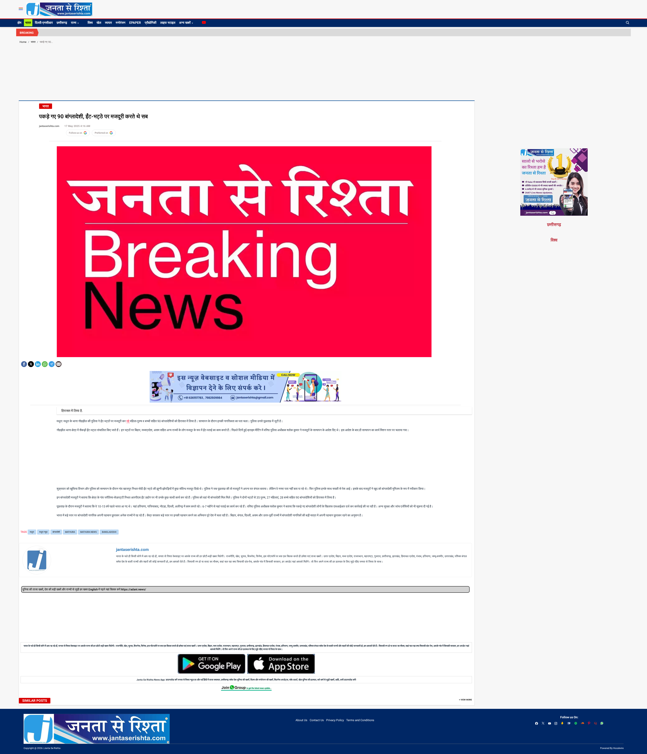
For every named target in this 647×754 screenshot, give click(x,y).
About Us (301, 720)
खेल (99, 23)
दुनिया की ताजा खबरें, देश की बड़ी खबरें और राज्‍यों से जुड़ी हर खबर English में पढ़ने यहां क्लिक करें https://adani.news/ (84, 589)
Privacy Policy (335, 720)
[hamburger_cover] (21, 9)
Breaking (27, 32)
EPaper (135, 23)
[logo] (59, 9)
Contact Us (317, 720)
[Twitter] (31, 363)
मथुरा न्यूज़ (43, 532)
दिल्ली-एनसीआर (44, 23)
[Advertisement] (323, 71)
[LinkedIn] (38, 363)
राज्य (73, 23)
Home (23, 41)
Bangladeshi (109, 532)
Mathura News (88, 532)
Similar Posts (34, 701)
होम (19, 23)
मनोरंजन (120, 23)
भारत (28, 23)
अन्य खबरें (185, 23)
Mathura (70, 532)
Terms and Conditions (360, 720)
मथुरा (32, 532)
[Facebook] (24, 363)
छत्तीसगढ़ (62, 23)
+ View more (465, 700)
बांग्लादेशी (56, 532)
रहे (128, 421)
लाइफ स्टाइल (167, 23)
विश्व (90, 23)
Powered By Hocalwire (612, 748)
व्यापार (108, 23)
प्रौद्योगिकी (150, 23)
